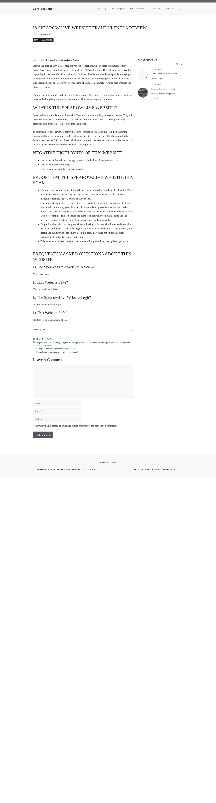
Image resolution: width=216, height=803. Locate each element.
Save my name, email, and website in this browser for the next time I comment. (76, 425)
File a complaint (118, 9)
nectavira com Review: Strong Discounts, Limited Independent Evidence (163, 93)
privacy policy (86, 469)
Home (35, 60)
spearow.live (68, 342)
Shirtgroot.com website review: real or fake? (56, 349)
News (154, 9)
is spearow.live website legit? (49, 342)
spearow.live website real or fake (89, 342)
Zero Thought (42, 8)
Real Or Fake (47, 40)
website (45, 319)
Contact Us (169, 9)
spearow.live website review (117, 342)
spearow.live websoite (42, 345)
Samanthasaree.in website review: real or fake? (57, 352)
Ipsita (35, 34)
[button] (179, 9)
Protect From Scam (137, 9)
